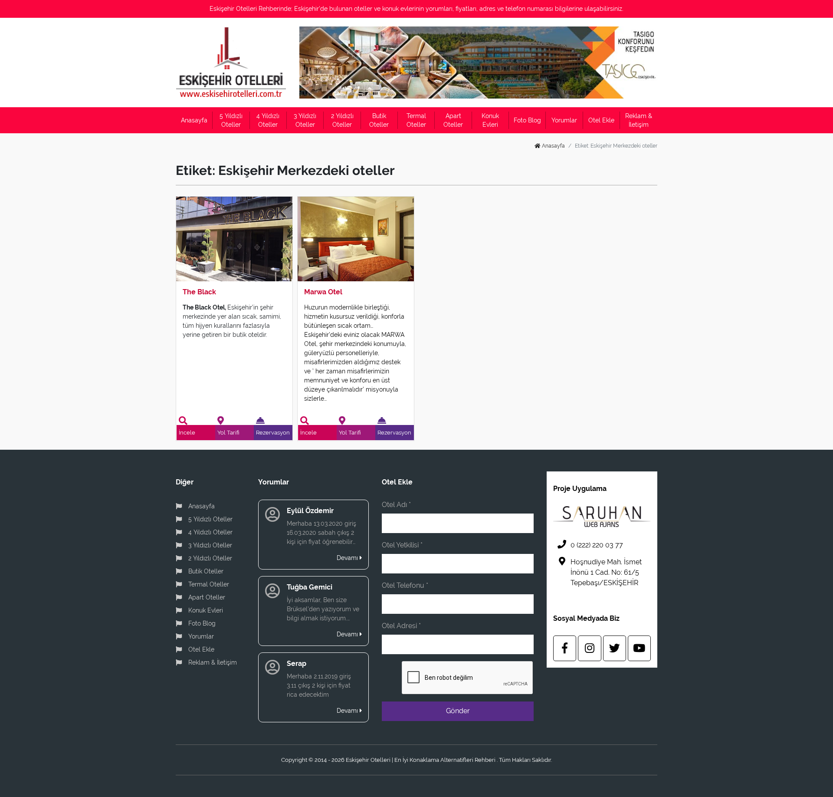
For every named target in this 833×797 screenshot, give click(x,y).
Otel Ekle (601, 120)
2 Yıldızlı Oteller (342, 120)
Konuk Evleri (490, 120)
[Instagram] (589, 649)
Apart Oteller (453, 120)
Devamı (348, 557)
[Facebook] (564, 649)
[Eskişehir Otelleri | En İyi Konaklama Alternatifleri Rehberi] (231, 62)
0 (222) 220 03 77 (597, 545)
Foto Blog (527, 120)
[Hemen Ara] (371, 33)
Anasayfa (194, 120)
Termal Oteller (416, 120)
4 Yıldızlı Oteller (267, 120)
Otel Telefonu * (405, 585)
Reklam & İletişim (638, 120)
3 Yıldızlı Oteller (305, 120)
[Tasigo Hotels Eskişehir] (478, 62)
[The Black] (234, 238)
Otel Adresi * (401, 626)
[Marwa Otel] (356, 238)
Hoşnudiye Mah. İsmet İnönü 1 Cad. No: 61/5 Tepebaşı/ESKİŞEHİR (606, 572)
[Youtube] (639, 649)
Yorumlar (564, 120)
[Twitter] (614, 649)
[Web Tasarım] (602, 516)
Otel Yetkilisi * (402, 545)
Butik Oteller (379, 120)
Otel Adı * (396, 505)
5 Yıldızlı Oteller (231, 120)
